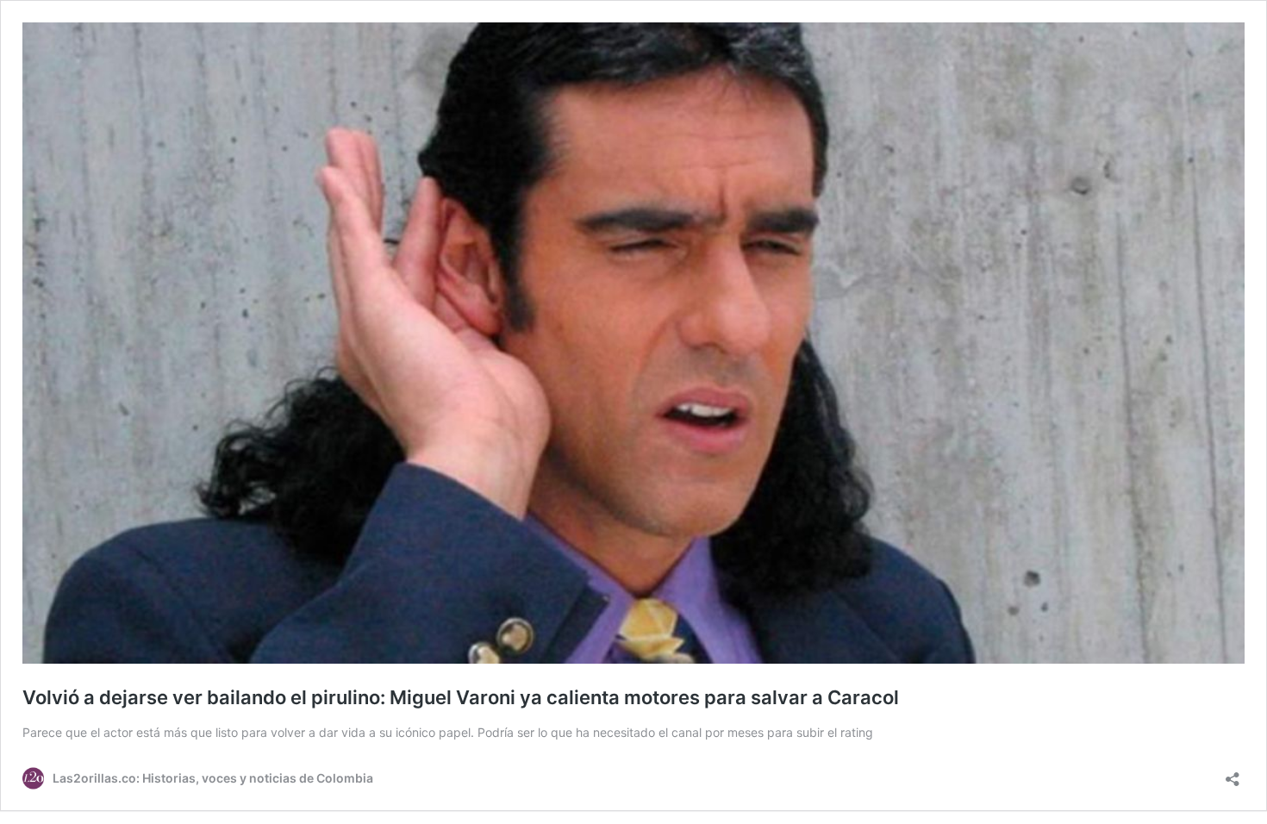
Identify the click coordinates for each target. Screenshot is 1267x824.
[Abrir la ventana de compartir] (1232, 773)
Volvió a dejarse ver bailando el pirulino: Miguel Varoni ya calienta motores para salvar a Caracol (460, 697)
